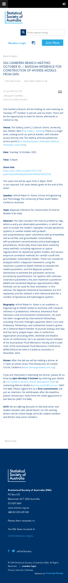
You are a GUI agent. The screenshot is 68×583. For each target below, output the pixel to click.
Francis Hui (8, 99)
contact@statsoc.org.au (20, 535)
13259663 (18, 95)
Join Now (53, 42)
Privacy (11, 570)
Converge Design (54, 573)
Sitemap (29, 570)
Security (20, 570)
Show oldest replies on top (35, 80)
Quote (61, 91)
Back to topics (10, 56)
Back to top (10, 440)
